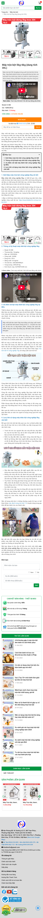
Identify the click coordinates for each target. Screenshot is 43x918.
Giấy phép (5, 867)
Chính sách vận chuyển (9, 864)
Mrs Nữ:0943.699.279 (27, 842)
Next (39, 796)
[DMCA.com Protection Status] (19, 910)
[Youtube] (9, 891)
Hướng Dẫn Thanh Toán (9, 877)
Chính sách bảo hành (8, 861)
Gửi (36, 585)
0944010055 (22, 123)
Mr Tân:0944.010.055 (10, 842)
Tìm (39, 8)
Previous (3, 796)
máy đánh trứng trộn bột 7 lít (18, 503)
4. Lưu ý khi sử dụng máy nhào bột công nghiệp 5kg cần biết (22, 168)
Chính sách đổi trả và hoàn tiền (12, 880)
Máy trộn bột (14, 12)
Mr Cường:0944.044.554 (24, 845)
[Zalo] (14, 891)
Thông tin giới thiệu (8, 859)
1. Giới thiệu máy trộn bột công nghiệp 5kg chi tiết (21, 158)
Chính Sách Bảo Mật (8, 883)
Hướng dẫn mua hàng (9, 874)
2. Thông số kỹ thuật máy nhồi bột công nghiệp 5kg (22, 160)
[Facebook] (4, 891)
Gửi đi (38, 127)
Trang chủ (5, 12)
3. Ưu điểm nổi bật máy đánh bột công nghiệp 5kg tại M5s (22, 164)
